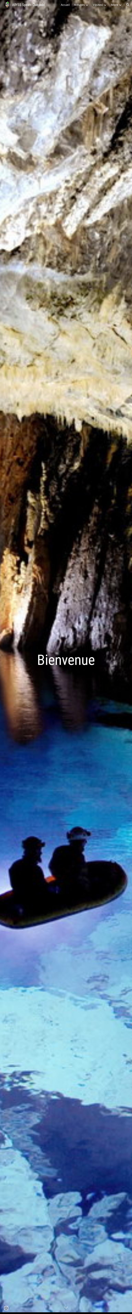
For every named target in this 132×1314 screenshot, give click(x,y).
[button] (128, 5)
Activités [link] (79, 5)
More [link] (114, 5)
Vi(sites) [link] (98, 5)
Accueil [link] (65, 5)
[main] (66, 657)
